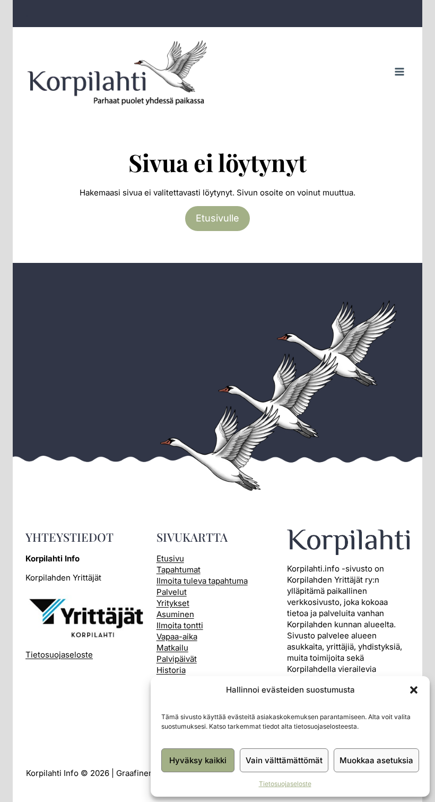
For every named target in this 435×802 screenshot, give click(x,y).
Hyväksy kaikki (198, 760)
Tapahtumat (178, 570)
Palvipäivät (176, 659)
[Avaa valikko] (399, 72)
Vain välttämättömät (284, 760)
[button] (413, 690)
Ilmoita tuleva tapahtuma (202, 581)
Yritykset (172, 603)
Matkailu (172, 648)
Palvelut (171, 592)
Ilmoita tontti (179, 625)
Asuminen (175, 614)
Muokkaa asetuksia (376, 760)
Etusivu (170, 558)
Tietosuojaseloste (285, 784)
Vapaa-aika (176, 637)
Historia (171, 670)
